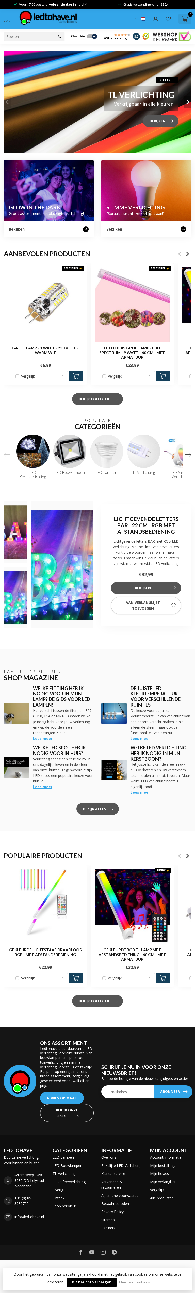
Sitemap (108, 1219)
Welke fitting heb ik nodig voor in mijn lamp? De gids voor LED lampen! (61, 696)
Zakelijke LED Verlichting (121, 1165)
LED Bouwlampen (67, 1165)
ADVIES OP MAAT (62, 1097)
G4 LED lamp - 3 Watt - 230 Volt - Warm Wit (45, 350)
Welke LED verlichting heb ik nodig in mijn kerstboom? (158, 753)
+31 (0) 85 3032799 (22, 1201)
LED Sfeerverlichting (69, 1181)
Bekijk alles (94, 808)
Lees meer (42, 738)
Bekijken (143, 587)
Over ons (108, 1157)
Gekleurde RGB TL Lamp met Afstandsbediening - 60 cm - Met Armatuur (132, 955)
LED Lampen (63, 1157)
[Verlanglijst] (168, 19)
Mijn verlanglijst (163, 1181)
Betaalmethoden (115, 1203)
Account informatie (166, 1157)
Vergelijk (28, 376)
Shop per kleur (64, 1206)
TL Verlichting (64, 1173)
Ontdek (58, 1198)
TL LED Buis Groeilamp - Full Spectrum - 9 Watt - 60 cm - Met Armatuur (132, 352)
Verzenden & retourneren (111, 1184)
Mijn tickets (159, 1173)
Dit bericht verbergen (91, 1282)
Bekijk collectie (94, 399)
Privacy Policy (112, 1211)
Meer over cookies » (134, 1282)
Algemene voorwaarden (121, 1195)
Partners (108, 1227)
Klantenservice (113, 1173)
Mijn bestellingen (164, 1165)
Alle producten (162, 1198)
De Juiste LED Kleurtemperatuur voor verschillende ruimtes (156, 696)
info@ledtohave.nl (29, 1216)
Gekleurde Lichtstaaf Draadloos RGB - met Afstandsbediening (45, 952)
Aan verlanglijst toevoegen (143, 605)
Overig (58, 1189)
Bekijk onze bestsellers (67, 1113)
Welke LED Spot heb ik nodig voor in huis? (59, 750)
